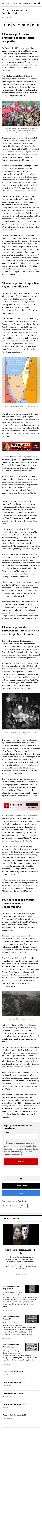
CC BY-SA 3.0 (24, 132)
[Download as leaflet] (28, 25)
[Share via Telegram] (18, 25)
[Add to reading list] (37, 25)
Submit (21, 1162)
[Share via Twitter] (9, 25)
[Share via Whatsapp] (14, 25)
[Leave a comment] (33, 25)
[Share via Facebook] (4, 25)
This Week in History (10, 1206)
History (23, 1206)
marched (12, 51)
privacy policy (16, 1152)
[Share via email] (23, 25)
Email (6, 1132)
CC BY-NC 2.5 (23, 408)
